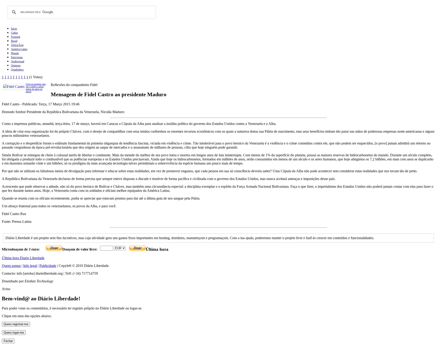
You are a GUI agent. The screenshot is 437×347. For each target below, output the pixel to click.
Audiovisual (17, 61)
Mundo (15, 53)
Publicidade (47, 266)
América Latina (19, 49)
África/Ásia (17, 45)
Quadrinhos (17, 69)
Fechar (8, 341)
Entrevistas (17, 57)
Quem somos (11, 266)
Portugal (15, 36)
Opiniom (15, 65)
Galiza (14, 32)
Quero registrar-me (16, 324)
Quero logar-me (14, 332)
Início (14, 28)
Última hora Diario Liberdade (23, 258)
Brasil (14, 41)
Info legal (30, 266)
